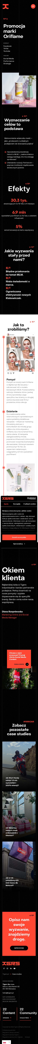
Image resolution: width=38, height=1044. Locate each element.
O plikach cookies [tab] (29, 504)
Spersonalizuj (18, 544)
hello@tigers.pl (8, 993)
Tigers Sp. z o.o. (9, 984)
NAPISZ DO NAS (19, 948)
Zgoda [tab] (6, 504)
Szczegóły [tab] (16, 504)
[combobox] (6, 1042)
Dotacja (27, 1037)
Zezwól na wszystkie (19, 537)
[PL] (6, 1042)
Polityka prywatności (9, 1030)
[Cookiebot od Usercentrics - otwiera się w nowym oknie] (27, 498)
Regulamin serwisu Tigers (10, 1035)
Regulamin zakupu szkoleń (11, 1032)
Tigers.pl (6, 974)
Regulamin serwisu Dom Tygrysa (13, 1037)
